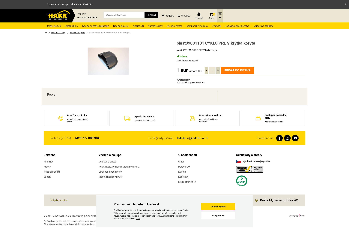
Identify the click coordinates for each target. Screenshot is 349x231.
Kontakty (185, 15)
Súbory (47, 176)
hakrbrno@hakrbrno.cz (192, 138)
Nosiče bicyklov (121, 26)
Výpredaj (216, 26)
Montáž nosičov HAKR (111, 176)
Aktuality (48, 161)
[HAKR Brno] (46, 32)
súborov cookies (143, 213)
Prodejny (169, 15)
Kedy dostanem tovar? (187, 60)
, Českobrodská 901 (279, 200)
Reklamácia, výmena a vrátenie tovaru (119, 166)
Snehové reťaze (174, 26)
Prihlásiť (199, 18)
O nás (181, 161)
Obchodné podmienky (110, 171)
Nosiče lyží (138, 26)
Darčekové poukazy (263, 26)
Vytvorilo (293, 215)
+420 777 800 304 (87, 17)
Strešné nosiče (53, 26)
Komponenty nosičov (197, 26)
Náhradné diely (155, 26)
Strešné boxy (71, 26)
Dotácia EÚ (184, 166)
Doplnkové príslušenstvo (237, 26)
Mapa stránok (185, 181)
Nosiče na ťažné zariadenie (95, 26)
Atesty (47, 166)
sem (138, 219)
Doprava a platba (107, 161)
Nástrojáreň (50, 171)
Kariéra (182, 171)
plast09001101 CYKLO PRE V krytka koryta (109, 32)
